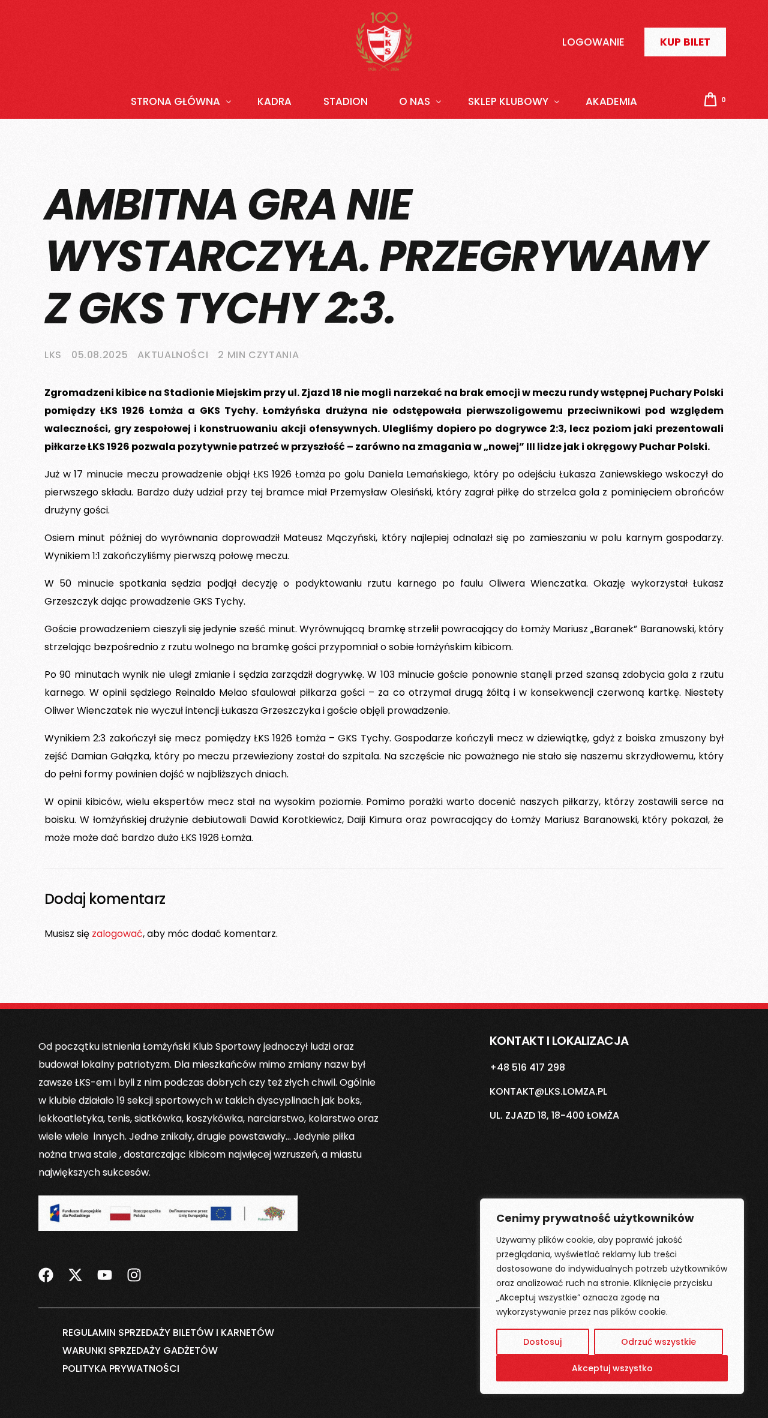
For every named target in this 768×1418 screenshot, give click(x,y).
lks (53, 355)
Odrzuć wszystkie (658, 1342)
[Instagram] (134, 1267)
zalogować (117, 934)
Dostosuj (542, 1342)
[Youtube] (104, 1267)
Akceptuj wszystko (612, 1368)
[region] (612, 1296)
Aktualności (172, 355)
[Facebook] (45, 1267)
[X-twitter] (75, 1267)
